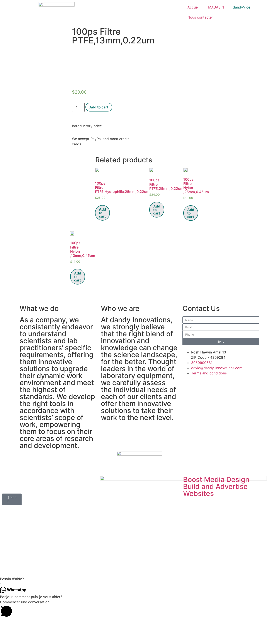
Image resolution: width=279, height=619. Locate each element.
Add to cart (98, 107)
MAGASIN (216, 7)
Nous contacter (200, 17)
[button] (139, 578)
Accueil (193, 7)
